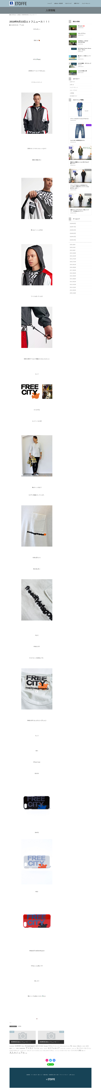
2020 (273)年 (73, 261)
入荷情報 (19, 1026)
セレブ (41, 1050)
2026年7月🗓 (73, 226)
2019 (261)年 (73, 264)
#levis (22, 1046)
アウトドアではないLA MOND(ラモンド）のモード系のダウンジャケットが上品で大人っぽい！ (79, 187)
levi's (84, 1046)
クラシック (74, 1048)
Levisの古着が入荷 (82, 70)
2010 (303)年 (73, 290)
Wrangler (81, 26)
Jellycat (79, 1046)
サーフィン (87, 1048)
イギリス (41, 1048)
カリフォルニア (54, 1048)
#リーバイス (57, 1046)
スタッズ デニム (81, 33)
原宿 (79, 1050)
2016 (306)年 (73, 273)
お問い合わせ (72, 1074)
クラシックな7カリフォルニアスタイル (79, 118)
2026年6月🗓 (73, 230)
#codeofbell (11, 1046)
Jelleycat (74, 1046)
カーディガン (63, 1048)
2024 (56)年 (72, 250)
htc (71, 1046)
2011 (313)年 (73, 287)
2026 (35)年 (72, 244)
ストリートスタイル (36, 1050)
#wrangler (46, 1046)
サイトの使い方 (34, 1074)
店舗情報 (28, 1074)
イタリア (45, 1048)
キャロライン (68, 1048)
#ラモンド (51, 1046)
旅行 (26, 1053)
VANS (17, 1048)
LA (81, 1046)
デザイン (52, 1050)
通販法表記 (45, 1074)
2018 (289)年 (73, 267)
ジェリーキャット (74, 87)
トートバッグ (57, 1050)
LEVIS (87, 1046)
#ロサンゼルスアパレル (65, 1046)
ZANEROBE (22, 1048)
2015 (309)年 (73, 276)
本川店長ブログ (73, 96)
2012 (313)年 (73, 284)
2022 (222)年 (73, 256)
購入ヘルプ (40, 1074)
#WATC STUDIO (39, 1046)
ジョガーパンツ (23, 1050)
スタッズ (29, 1050)
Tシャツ (13, 1048)
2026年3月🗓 (73, 240)
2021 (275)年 (73, 258)
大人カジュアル (17, 1053)
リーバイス (74, 1050)
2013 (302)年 (73, 281)
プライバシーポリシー (63, 1074)
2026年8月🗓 (73, 223)
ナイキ (62, 1050)
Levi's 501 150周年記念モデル (77, 140)
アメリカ (36, 1048)
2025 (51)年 (72, 247)
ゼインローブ (46, 1050)
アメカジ (29, 1048)
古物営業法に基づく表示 (54, 1074)
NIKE (10, 1048)
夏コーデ (83, 1050)
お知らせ (72, 84)
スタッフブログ (73, 90)
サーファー (80, 1048)
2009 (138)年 (73, 293)
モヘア (69, 1050)
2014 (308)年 (73, 278)
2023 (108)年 (73, 253)
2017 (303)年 (73, 270)
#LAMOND (18, 1046)
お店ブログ (72, 81)
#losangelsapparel (30, 1046)
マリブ (65, 1050)
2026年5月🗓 (73, 233)
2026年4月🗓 (73, 236)
